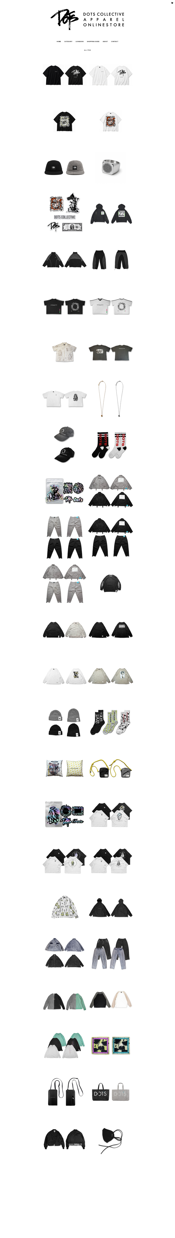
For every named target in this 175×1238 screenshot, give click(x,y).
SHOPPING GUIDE (93, 41)
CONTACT (114, 41)
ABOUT (105, 41)
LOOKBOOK (80, 41)
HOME (59, 41)
